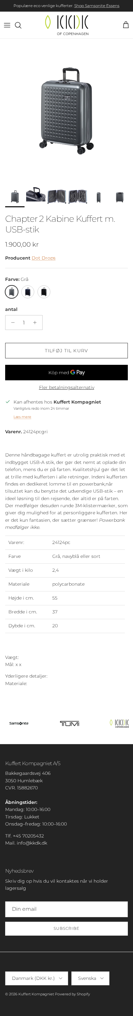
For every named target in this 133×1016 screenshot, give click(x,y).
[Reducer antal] (11, 322)
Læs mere (22, 417)
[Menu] (7, 25)
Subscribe (66, 928)
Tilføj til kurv (66, 351)
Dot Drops (44, 258)
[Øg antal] (36, 322)
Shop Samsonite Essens (96, 5)
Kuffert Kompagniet (36, 994)
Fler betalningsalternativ (66, 387)
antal (11, 309)
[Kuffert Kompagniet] (66, 25)
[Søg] (21, 25)
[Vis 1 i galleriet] (66, 111)
